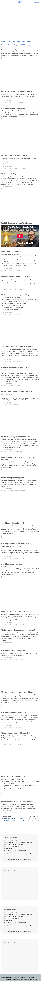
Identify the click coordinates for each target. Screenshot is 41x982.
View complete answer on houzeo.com (11, 706)
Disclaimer (26, 979)
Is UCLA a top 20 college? (11, 840)
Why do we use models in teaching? (14, 844)
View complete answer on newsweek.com (12, 644)
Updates (37, 979)
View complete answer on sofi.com (10, 538)
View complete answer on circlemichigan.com (13, 289)
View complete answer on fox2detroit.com (11, 472)
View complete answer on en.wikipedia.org (12, 744)
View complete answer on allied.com (10, 385)
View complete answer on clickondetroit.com (12, 404)
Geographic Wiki (18, 45)
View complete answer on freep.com (10, 270)
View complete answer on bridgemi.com (11, 727)
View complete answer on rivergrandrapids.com (13, 168)
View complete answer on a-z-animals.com (12, 188)
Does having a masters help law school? (15, 852)
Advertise (8, 979)
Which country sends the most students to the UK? (18, 859)
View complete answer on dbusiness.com (11, 451)
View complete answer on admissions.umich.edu (13, 490)
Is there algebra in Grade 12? (12, 846)
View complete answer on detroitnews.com (12, 579)
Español (37, 2)
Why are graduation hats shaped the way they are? (18, 842)
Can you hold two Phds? (10, 848)
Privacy (32, 979)
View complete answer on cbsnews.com (11, 361)
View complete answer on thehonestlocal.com (13, 121)
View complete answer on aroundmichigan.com (13, 102)
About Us (19, 979)
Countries (10, 45)
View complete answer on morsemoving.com (12, 60)
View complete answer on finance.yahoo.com (12, 624)
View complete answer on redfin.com (10, 314)
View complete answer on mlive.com (10, 812)
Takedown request (7, 57)
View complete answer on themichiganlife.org (12, 558)
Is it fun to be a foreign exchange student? (15, 850)
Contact (14, 979)
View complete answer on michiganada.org (12, 795)
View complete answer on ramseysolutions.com (13, 659)
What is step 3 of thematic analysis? (14, 857)
